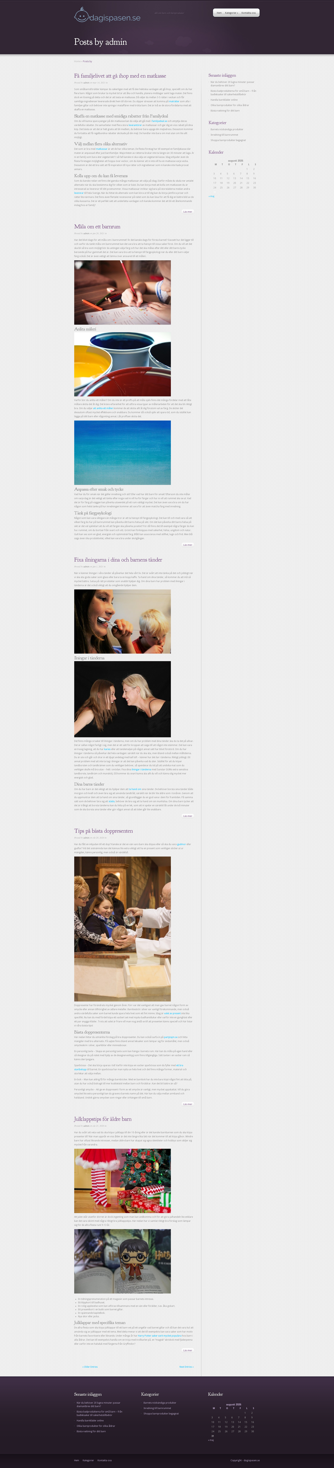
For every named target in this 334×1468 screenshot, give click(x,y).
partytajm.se (170, 1037)
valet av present (172, 1013)
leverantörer (135, 125)
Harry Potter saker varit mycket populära (159, 1335)
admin (86, 82)
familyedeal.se (159, 121)
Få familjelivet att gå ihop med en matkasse (120, 75)
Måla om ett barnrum (97, 226)
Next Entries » (187, 1367)
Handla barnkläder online (224, 100)
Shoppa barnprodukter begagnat (228, 140)
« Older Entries (90, 1367)
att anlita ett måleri (103, 408)
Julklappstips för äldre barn (102, 1119)
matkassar (102, 149)
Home (77, 61)
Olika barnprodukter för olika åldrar (230, 105)
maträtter (174, 101)
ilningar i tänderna (141, 769)
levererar (79, 193)
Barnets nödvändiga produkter (227, 129)
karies (107, 749)
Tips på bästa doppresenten (103, 830)
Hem (219, 13)
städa (112, 801)
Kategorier (231, 13)
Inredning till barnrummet (224, 135)
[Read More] (187, 211)
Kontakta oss (249, 13)
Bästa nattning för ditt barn (225, 110)
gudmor (181, 844)
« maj (211, 196)
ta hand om (135, 789)
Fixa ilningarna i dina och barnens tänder (118, 559)
